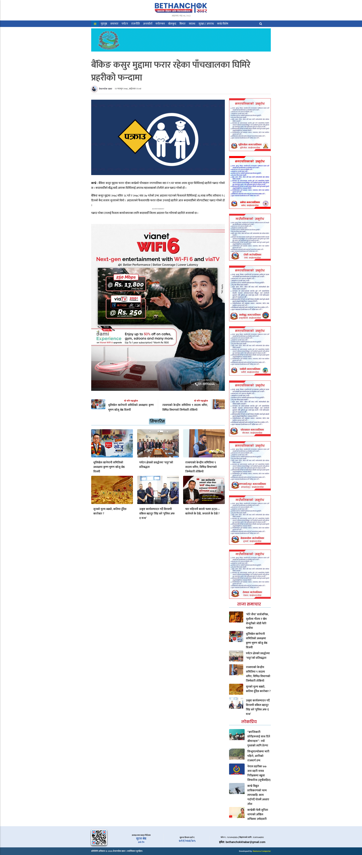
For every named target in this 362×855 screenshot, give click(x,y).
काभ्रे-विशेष (222, 23)
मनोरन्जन (160, 23)
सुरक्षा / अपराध (206, 23)
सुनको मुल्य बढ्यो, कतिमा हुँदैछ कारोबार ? (109, 511)
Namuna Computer (262, 851)
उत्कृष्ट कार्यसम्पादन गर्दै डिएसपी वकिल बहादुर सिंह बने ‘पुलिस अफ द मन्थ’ (157, 514)
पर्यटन (125, 23)
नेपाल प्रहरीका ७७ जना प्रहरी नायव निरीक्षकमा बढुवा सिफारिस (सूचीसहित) (259, 773)
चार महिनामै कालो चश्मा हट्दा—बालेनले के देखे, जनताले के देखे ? (202, 511)
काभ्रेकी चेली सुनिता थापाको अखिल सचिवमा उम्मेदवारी (257, 814)
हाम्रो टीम (141, 842)
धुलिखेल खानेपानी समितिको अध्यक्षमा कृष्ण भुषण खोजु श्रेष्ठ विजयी (109, 467)
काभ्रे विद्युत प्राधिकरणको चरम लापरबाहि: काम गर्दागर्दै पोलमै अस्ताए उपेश (258, 795)
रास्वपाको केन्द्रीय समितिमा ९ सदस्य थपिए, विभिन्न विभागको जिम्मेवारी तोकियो (201, 467)
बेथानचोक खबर (105, 89)
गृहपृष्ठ (104, 23)
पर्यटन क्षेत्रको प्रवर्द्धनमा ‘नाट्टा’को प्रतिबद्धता (156, 464)
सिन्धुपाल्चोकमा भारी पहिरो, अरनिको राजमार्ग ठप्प (258, 756)
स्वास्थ (192, 23)
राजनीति (135, 23)
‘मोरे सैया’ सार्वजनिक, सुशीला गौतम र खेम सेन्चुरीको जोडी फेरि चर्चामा (257, 621)
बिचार (182, 23)
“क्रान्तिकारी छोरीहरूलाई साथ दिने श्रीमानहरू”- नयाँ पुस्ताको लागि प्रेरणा (258, 739)
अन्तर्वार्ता (147, 23)
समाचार (114, 23)
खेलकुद (172, 23)
